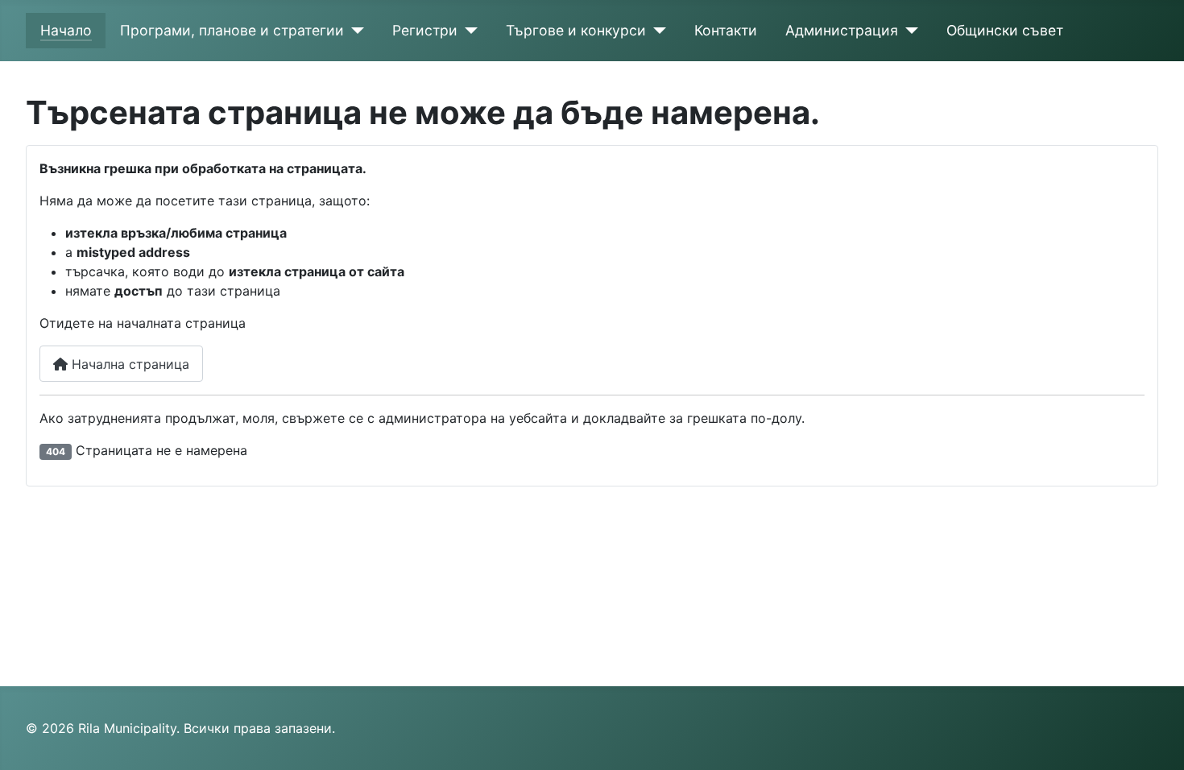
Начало (66, 30)
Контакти (725, 30)
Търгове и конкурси (576, 30)
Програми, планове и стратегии (232, 30)
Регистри (424, 30)
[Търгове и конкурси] (656, 30)
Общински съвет (1004, 30)
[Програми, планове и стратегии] (354, 30)
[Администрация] (908, 30)
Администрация (841, 30)
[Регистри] (467, 30)
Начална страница (128, 364)
